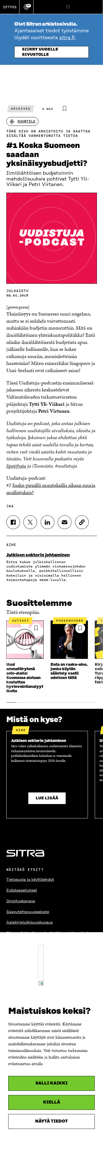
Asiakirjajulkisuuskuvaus (29, 922)
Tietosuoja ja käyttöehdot (30, 879)
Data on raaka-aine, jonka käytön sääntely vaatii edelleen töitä (69, 671)
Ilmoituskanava (20, 901)
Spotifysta (16, 466)
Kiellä (51, 1102)
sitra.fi (67, 38)
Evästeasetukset (21, 890)
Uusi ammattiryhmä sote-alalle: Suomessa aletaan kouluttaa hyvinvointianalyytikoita (24, 678)
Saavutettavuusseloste (27, 912)
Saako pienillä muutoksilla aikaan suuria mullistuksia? (50, 488)
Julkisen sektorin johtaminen (38, 555)
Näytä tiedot (51, 1121)
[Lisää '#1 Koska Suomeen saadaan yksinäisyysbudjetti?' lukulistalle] (64, 109)
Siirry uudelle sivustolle (40, 52)
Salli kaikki (51, 1083)
